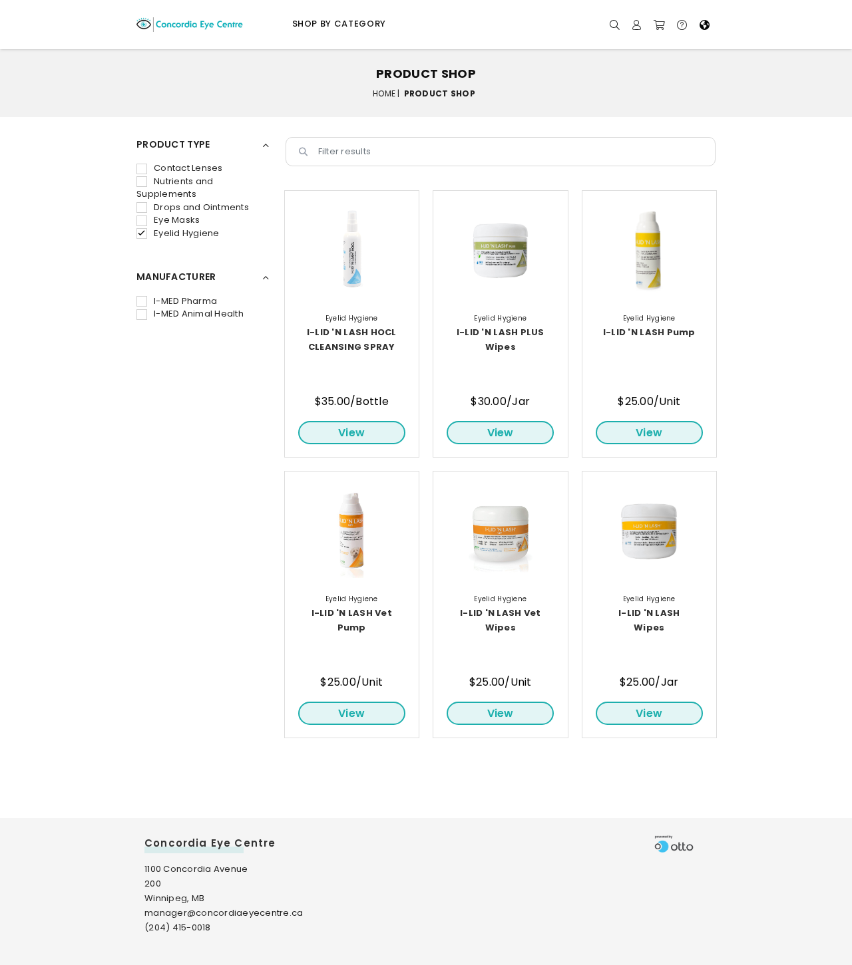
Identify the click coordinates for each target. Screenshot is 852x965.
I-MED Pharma (185, 301)
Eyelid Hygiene (187, 233)
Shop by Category (339, 23)
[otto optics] (674, 843)
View (351, 432)
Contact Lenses (188, 168)
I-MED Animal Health (199, 313)
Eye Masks (177, 219)
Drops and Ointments (201, 207)
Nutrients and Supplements (174, 188)
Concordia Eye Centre (210, 843)
